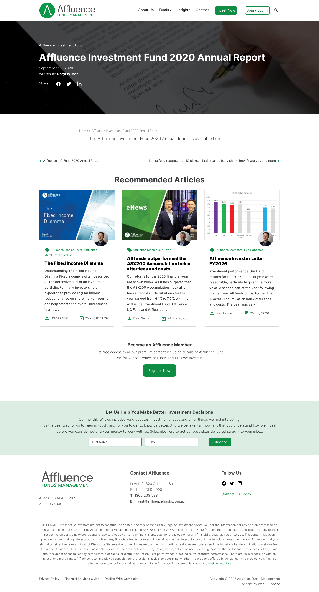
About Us (146, 10)
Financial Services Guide (81, 578)
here (217, 138)
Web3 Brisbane (269, 584)
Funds (164, 10)
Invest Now (226, 10)
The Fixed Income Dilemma (73, 263)
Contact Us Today (236, 494)
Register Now (159, 370)
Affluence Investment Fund (61, 45)
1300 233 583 (146, 495)
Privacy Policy (49, 578)
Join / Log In (257, 10)
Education (65, 255)
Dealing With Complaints (122, 578)
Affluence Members (146, 249)
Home (83, 130)
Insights (184, 10)
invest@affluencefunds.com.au (160, 501)
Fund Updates (253, 249)
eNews (166, 249)
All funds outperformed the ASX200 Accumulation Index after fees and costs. (158, 263)
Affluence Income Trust (66, 249)
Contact (202, 10)
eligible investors (219, 563)
